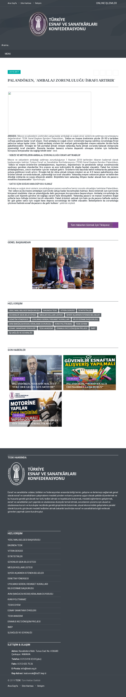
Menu (8, 54)
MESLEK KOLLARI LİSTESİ (51, 315)
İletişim (38, 3)
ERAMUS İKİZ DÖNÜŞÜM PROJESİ (72, 328)
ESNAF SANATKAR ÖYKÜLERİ (22, 328)
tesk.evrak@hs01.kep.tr (35, 673)
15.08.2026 (73, 379)
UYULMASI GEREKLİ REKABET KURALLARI (50, 319)
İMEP (93, 328)
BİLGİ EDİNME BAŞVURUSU (85, 319)
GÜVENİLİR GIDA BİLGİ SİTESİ (22, 315)
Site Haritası (26, 3)
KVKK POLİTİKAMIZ (63, 324)
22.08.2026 (19, 379)
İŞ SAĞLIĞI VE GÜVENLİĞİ (20, 333)
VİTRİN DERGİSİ (68, 310)
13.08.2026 (19, 415)
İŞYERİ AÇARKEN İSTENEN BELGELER (83, 315)
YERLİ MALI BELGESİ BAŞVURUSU (24, 310)
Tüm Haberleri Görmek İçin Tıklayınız (90, 225)
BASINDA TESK (50, 310)
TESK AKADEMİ (46, 328)
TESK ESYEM (81, 324)
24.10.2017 (14, 72)
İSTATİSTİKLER (85, 310)
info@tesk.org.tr (29, 668)
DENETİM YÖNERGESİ (18, 319)
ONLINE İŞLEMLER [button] (106, 3)
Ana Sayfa (12, 3)
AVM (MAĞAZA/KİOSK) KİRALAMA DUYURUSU (30, 324)
